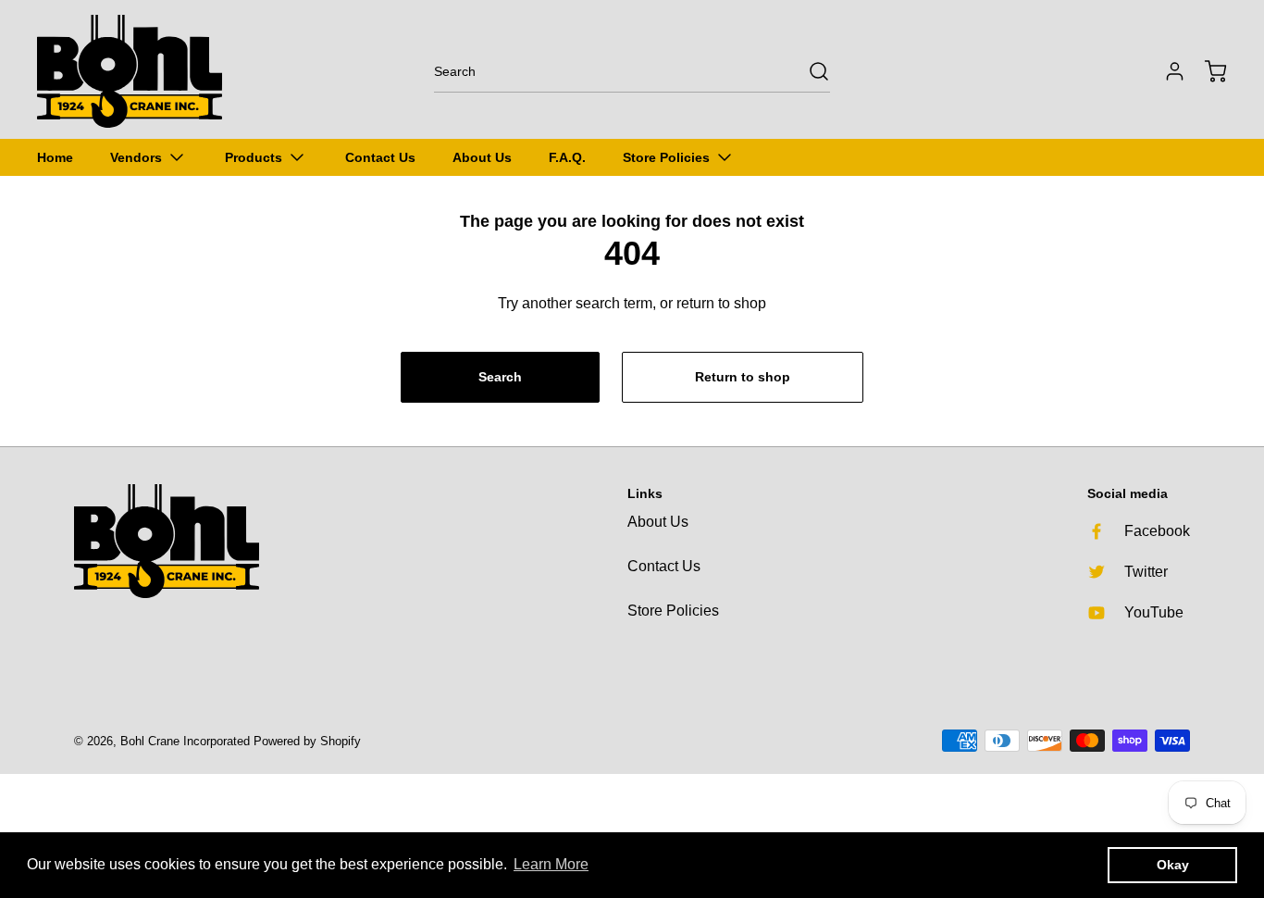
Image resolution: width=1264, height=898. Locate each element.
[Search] (809, 71)
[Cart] (1206, 71)
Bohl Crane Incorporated (185, 741)
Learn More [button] (551, 864)
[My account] (1166, 71)
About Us (657, 522)
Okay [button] (1173, 864)
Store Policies (673, 610)
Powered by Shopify (307, 741)
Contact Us (663, 566)
